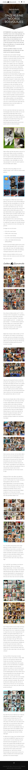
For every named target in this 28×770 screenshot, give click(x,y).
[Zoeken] (19, 2)
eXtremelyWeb (17, 768)
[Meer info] (21, 2)
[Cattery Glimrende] (9, 2)
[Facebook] (14, 763)
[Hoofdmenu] (24, 2)
